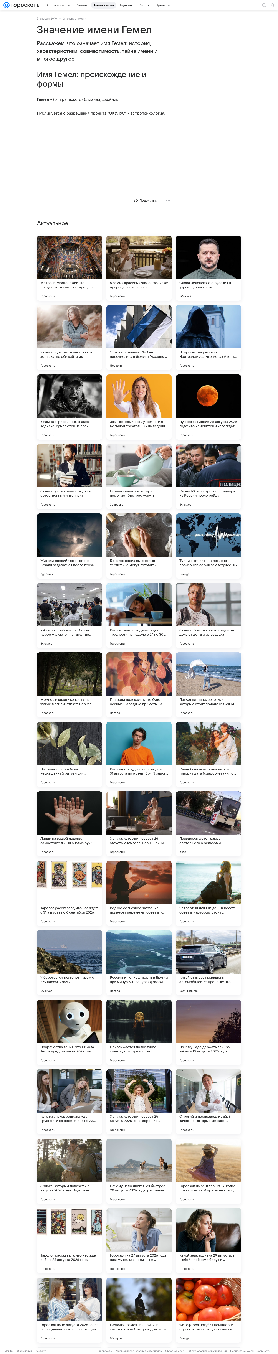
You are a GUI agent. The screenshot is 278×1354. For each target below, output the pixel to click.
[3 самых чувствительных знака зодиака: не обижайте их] (69, 337)
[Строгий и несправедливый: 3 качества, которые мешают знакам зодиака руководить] (208, 1101)
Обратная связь (175, 1350)
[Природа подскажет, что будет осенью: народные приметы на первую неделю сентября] (139, 684)
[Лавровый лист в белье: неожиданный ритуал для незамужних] (69, 754)
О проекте (105, 1350)
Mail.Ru (8, 1350)
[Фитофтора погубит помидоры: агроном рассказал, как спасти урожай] (208, 1310)
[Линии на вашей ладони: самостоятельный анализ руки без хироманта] (69, 823)
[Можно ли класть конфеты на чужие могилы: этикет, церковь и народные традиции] (69, 684)
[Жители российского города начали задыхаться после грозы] (69, 546)
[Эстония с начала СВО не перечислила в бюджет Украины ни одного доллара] (139, 337)
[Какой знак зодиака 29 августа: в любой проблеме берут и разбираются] (208, 1240)
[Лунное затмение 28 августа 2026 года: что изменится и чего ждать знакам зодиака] (208, 407)
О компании (24, 1350)
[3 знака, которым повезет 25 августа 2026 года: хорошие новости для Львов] (139, 1101)
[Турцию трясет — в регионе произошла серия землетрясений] (208, 546)
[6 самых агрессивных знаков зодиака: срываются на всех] (69, 407)
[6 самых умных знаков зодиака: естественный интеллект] (69, 476)
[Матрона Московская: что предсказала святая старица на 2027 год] (69, 268)
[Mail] (6, 5)
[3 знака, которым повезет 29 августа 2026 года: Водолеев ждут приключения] (69, 1171)
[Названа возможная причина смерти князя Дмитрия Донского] (139, 1310)
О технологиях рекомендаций (208, 1350)
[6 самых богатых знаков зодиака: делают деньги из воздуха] (208, 615)
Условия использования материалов (138, 1350)
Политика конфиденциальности (250, 1350)
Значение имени (74, 18)
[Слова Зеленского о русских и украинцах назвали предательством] (208, 268)
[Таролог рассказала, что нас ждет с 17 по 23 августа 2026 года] (69, 1240)
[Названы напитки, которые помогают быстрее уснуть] (139, 476)
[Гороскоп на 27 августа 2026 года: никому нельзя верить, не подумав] (139, 1240)
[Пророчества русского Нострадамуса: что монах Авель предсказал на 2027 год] (208, 337)
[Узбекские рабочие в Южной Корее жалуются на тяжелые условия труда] (69, 615)
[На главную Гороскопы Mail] (25, 5)
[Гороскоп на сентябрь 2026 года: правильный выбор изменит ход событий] (208, 1171)
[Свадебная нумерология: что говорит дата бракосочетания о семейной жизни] (208, 754)
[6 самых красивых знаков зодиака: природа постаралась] (139, 268)
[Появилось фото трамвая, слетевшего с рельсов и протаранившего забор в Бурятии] (208, 823)
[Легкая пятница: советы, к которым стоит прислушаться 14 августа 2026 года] (208, 684)
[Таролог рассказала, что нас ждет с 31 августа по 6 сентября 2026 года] (69, 893)
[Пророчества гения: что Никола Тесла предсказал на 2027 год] (69, 1032)
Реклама (40, 1350)
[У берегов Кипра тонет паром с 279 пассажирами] (69, 962)
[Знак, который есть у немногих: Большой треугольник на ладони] (139, 407)
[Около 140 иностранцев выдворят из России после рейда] (208, 476)
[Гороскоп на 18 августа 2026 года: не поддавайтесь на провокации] (69, 1310)
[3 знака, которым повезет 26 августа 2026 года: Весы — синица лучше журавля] (139, 823)
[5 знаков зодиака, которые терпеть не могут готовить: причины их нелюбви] (139, 546)
